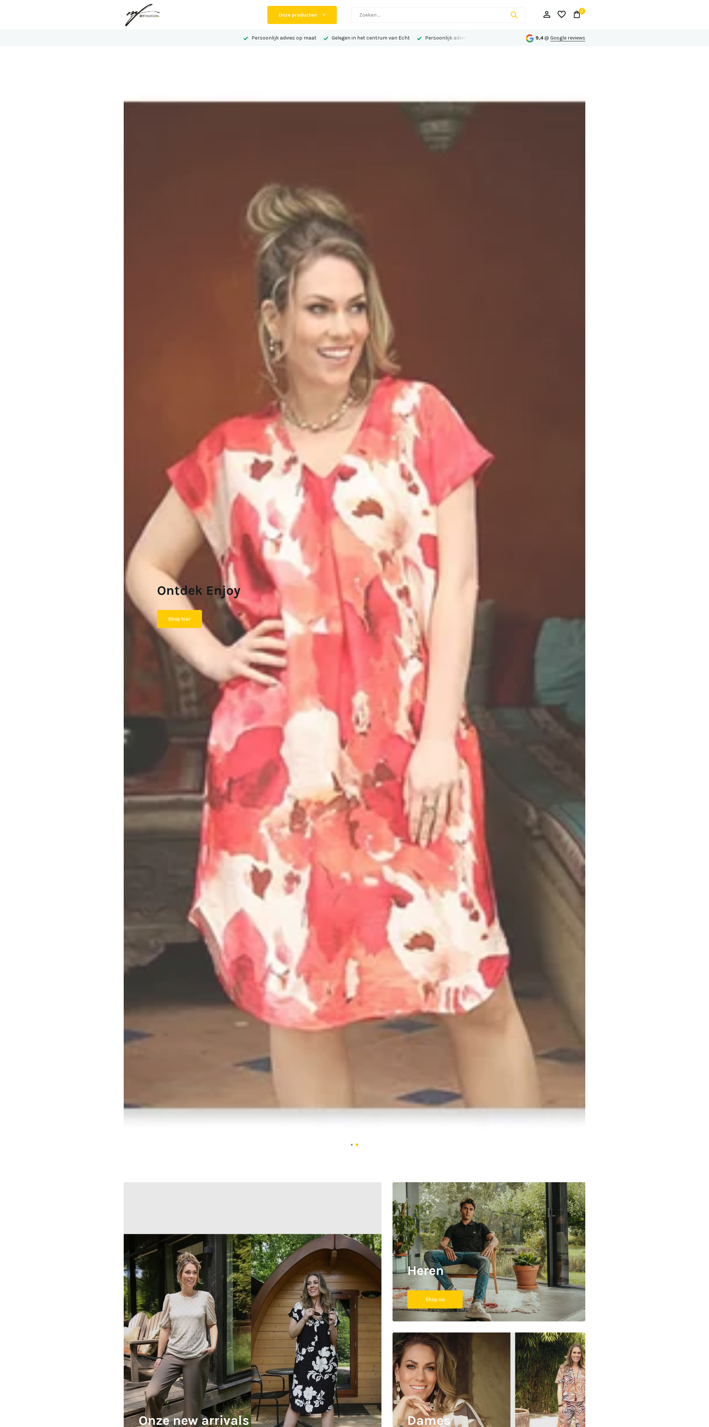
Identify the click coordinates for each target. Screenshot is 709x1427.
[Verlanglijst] (562, 15)
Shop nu (435, 1299)
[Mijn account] (546, 15)
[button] (352, 1144)
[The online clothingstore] (188, 15)
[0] (575, 15)
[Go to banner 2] (489, 1251)
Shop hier (179, 625)
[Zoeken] (514, 14)
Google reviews (567, 38)
